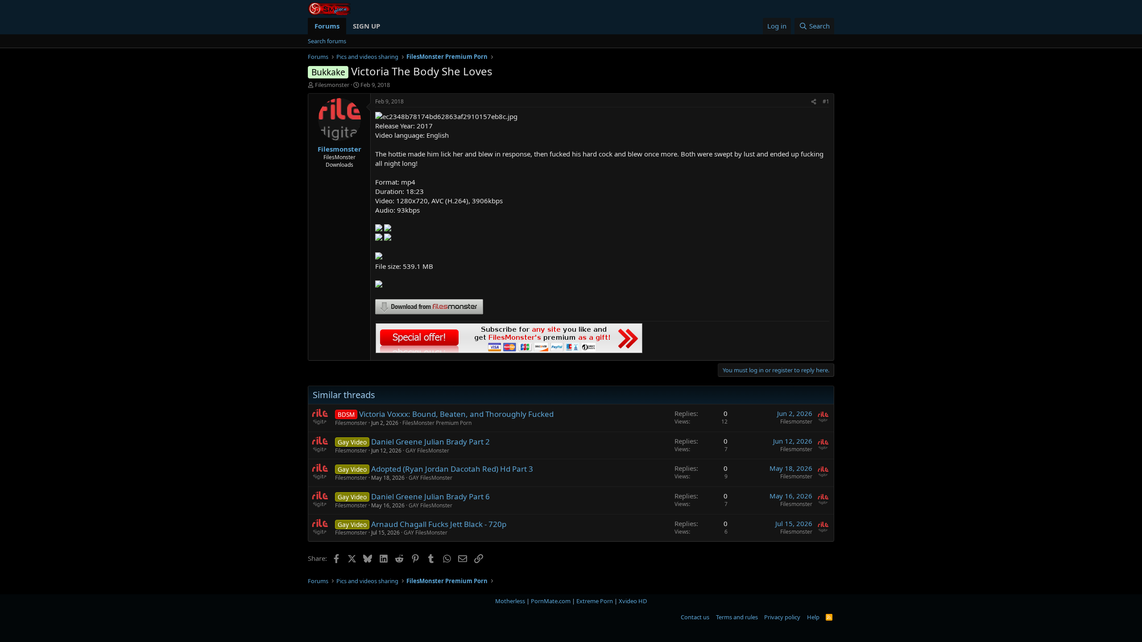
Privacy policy (782, 617)
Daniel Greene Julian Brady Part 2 (430, 441)
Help (813, 617)
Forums (326, 25)
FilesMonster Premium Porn (437, 423)
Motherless (510, 601)
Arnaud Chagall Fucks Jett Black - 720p (438, 524)
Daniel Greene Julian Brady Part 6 (430, 496)
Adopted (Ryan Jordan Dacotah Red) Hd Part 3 (452, 469)
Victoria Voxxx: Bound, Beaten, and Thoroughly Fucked (456, 414)
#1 (826, 101)
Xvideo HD (633, 601)
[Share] (813, 102)
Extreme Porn (594, 601)
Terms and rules (737, 617)
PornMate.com (551, 601)
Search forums (327, 41)
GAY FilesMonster (427, 450)
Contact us (695, 617)
